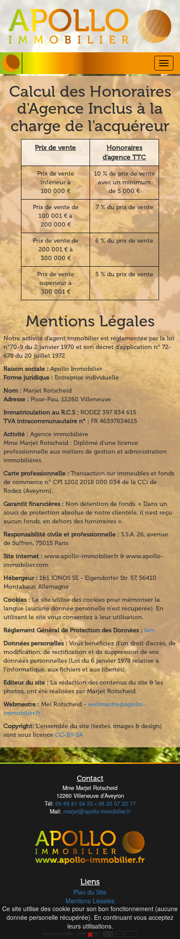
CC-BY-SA (69, 735)
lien (149, 630)
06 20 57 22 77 (117, 803)
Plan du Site (90, 892)
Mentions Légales (90, 900)
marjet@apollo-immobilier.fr (97, 811)
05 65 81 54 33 (74, 803)
